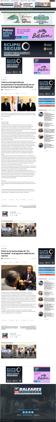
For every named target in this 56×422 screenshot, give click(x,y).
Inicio (2, 77)
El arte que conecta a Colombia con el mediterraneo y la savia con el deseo (18, 234)
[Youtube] (54, 1)
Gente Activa (7, 227)
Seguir (53, 101)
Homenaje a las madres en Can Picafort (9, 206)
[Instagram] (51, 1)
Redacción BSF (7, 89)
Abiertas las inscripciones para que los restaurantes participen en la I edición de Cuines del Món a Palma (30, 234)
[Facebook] (50, 1)
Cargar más (46, 150)
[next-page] (3, 238)
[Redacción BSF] (2, 89)
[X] (53, 1)
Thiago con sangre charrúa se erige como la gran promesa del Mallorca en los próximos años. (49, 146)
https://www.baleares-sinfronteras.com (15, 213)
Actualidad (5, 77)
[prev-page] (2, 238)
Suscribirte (52, 105)
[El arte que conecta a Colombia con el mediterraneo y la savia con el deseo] (18, 230)
